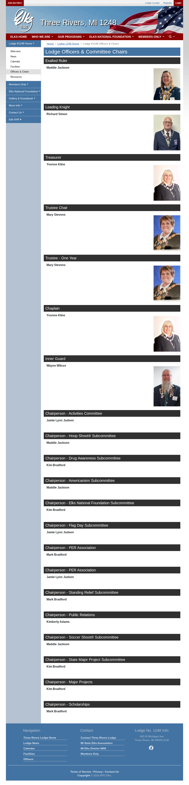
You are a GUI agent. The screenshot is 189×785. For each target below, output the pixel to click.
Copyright (84, 775)
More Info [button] (14, 105)
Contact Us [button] (15, 112)
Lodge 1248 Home (68, 43)
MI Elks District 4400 (93, 748)
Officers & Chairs (20, 71)
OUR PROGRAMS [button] (70, 36)
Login (178, 3)
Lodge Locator (152, 3)
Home (50, 43)
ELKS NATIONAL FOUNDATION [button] (110, 36)
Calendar (15, 61)
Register (167, 3)
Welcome (15, 51)
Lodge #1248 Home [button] (20, 43)
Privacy (98, 771)
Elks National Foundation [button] (23, 91)
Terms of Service (80, 771)
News (13, 56)
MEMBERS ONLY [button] (150, 36)
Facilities (15, 66)
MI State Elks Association (97, 743)
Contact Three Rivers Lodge (98, 737)
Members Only (90, 753)
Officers (28, 759)
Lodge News (31, 743)
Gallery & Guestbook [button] (21, 98)
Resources (16, 76)
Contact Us (112, 771)
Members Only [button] (17, 84)
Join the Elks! (15, 3)
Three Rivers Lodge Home (39, 737)
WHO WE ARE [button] (41, 36)
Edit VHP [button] (14, 119)
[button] (171, 37)
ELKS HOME (18, 36)
